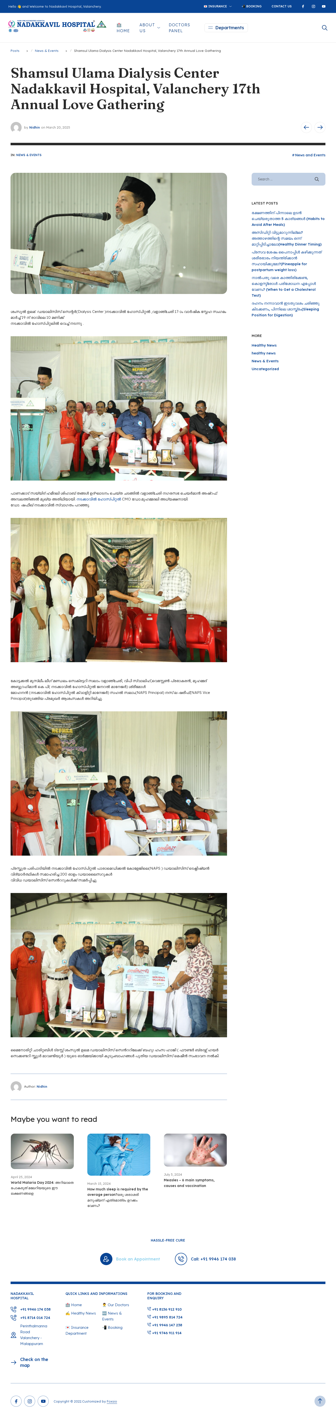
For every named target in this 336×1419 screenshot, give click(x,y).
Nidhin (34, 127)
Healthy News (264, 345)
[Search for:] (288, 179)
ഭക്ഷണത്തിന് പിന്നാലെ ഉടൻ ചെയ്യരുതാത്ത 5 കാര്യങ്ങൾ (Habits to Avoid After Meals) (288, 218)
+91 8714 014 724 (35, 1317)
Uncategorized (265, 368)
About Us (147, 27)
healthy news (264, 353)
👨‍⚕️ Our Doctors (115, 1304)
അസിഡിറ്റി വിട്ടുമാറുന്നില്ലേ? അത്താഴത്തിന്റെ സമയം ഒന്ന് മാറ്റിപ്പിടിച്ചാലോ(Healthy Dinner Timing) (286, 238)
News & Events (29, 155)
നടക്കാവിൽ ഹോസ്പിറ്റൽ (98, 499)
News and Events (310, 155)
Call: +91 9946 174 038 (213, 1259)
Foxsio (112, 1401)
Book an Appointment (138, 1259)
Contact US (282, 6)
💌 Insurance (215, 6)
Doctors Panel (179, 27)
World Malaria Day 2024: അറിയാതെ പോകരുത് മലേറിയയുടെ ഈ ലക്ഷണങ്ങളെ (42, 1188)
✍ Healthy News (80, 1313)
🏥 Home (123, 27)
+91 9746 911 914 (166, 1333)
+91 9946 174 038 (35, 1309)
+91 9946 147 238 (166, 1325)
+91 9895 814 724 (167, 1317)
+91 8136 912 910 (166, 1309)
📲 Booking (252, 6)
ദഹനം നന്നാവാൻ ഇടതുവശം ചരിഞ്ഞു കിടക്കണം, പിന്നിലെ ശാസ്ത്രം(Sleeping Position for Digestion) (286, 309)
